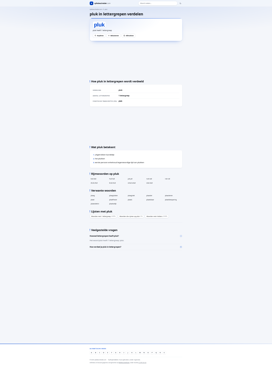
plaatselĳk (112, 204)
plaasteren (169, 196)
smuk (132, 183)
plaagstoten (113, 196)
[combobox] (157, 3)
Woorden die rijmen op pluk (131, 216)
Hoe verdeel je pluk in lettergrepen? (105, 247)
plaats (130, 200)
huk (112, 179)
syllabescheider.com (96, 9)
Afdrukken (130, 36)
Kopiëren (100, 36)
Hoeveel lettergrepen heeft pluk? (104, 236)
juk (130, 179)
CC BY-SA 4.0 (142, 363)
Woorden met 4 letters (157, 216)
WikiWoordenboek (124, 363)
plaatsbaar (150, 200)
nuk (149, 179)
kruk (112, 183)
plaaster (149, 196)
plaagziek (131, 196)
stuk (149, 183)
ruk (167, 179)
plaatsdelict (95, 204)
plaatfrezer (113, 200)
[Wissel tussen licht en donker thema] (180, 3)
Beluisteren (114, 36)
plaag (93, 196)
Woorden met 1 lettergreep (103, 216)
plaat (92, 200)
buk (93, 179)
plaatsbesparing (171, 200)
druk (94, 183)
